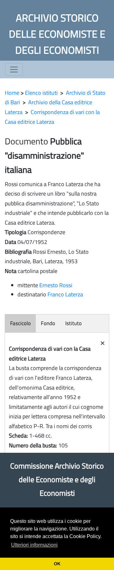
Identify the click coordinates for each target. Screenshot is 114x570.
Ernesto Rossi (55, 285)
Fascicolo (20, 323)
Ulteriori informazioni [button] (34, 545)
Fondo (48, 323)
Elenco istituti (41, 92)
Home (12, 92)
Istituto (73, 323)
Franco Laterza (65, 294)
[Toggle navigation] (14, 69)
